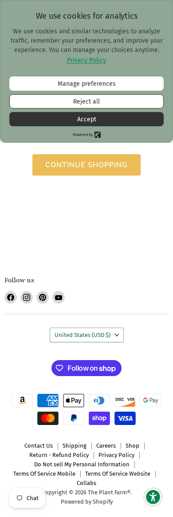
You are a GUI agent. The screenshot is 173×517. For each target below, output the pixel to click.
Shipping (74, 445)
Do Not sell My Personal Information (82, 464)
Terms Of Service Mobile (44, 473)
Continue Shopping (86, 165)
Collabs (86, 483)
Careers (106, 445)
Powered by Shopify (87, 501)
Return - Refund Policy (59, 455)
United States (82, 335)
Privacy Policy (116, 455)
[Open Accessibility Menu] (153, 497)
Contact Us (38, 445)
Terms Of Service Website (117, 473)
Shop (132, 445)
